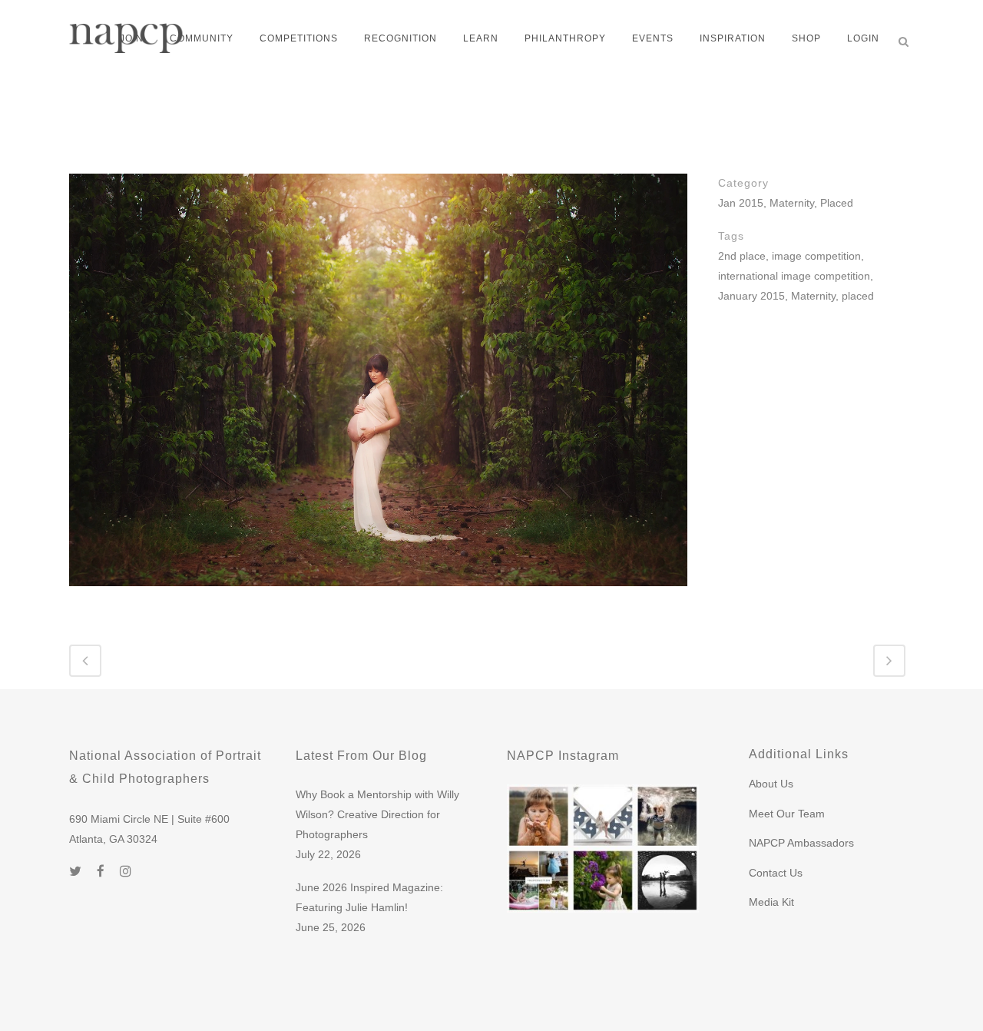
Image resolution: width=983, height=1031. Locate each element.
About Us (771, 783)
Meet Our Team (787, 813)
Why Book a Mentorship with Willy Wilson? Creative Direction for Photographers (377, 814)
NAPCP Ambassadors (801, 843)
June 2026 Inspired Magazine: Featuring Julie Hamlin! (369, 897)
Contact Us (776, 873)
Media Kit (771, 902)
